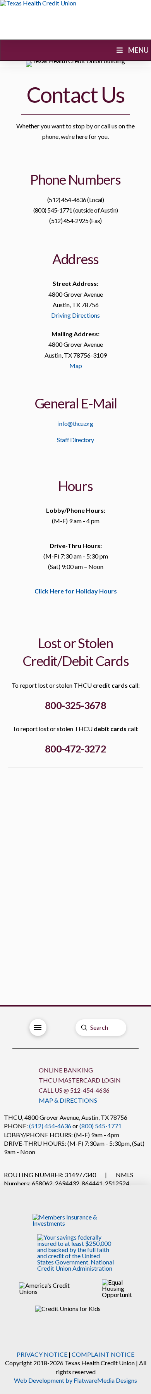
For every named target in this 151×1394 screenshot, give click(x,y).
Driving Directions (75, 315)
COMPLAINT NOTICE (103, 1354)
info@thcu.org (75, 423)
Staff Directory (75, 439)
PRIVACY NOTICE (42, 1354)
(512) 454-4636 (50, 1125)
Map (75, 365)
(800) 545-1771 (100, 1125)
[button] (37, 1027)
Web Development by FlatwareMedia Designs (75, 1380)
